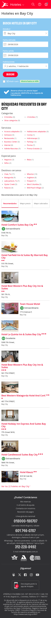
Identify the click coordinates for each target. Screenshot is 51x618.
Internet (7, 145)
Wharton (30, 174)
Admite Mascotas (11, 148)
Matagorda (8, 177)
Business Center (10, 142)
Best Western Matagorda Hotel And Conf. (23, 395)
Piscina (29, 145)
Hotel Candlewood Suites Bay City (19, 454)
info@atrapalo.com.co (28, 551)
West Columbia (33, 184)
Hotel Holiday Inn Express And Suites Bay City (23, 425)
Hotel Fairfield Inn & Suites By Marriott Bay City (24, 256)
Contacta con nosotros (25, 508)
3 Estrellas (8, 117)
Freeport (30, 181)
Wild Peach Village (34, 188)
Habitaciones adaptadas (36, 131)
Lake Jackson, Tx (10, 181)
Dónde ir (6, 29)
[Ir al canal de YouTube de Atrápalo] (37, 575)
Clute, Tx (7, 174)
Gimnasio (8, 135)
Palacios (7, 188)
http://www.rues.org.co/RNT (25, 614)
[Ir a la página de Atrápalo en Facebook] (25, 575)
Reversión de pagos (25, 512)
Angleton (30, 177)
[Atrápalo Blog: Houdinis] (13, 574)
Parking (30, 142)
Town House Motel (30, 304)
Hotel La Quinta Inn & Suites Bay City (21, 334)
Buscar (10, 74)
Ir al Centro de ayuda (25, 505)
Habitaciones (8, 62)
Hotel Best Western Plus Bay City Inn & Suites (22, 287)
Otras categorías (10, 120)
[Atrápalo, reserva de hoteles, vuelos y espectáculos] (5, 4)
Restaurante (9, 138)
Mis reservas (25, 502)
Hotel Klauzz (26, 472)
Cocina (29, 135)
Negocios (8, 159)
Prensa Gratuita (33, 148)
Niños (6, 163)
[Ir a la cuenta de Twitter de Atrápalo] (19, 575)
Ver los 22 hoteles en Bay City (15, 486)
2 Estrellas (31, 117)
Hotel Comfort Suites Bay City (17, 224)
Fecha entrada (9, 40)
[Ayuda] (39, 4)
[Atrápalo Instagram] (31, 575)
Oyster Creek (9, 184)
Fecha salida (8, 51)
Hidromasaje (32, 138)
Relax (29, 159)
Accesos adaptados (12, 131)
